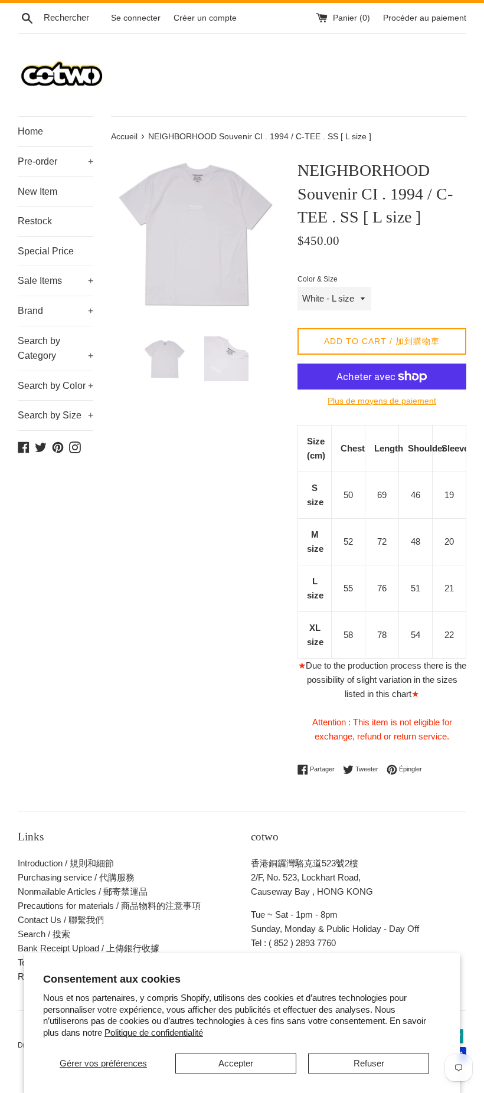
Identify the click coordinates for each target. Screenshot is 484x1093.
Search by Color (55, 386)
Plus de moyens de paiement (382, 400)
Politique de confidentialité (153, 1032)
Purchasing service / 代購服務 (76, 877)
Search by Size (55, 415)
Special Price (46, 251)
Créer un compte (205, 18)
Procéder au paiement (424, 18)
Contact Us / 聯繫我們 (61, 920)
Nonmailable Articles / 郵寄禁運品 (83, 891)
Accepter (235, 1063)
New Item (37, 191)
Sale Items (55, 281)
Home (30, 131)
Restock (35, 221)
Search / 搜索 (44, 934)
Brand (55, 311)
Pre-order (55, 161)
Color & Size (317, 279)
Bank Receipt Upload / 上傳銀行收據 (88, 948)
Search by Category (55, 348)
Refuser (369, 1063)
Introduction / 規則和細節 (66, 863)
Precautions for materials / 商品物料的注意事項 (109, 906)
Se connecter (136, 18)
